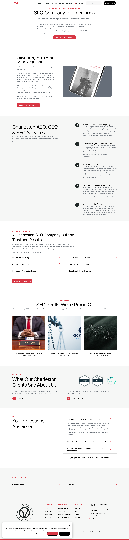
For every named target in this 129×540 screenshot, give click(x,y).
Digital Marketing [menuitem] (63, 508)
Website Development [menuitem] (64, 514)
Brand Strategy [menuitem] (63, 511)
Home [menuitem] (39, 3)
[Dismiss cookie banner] (69, 525)
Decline (64, 533)
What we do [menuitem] (48, 517)
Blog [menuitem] (76, 511)
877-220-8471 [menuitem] (79, 3)
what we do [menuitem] (53, 3)
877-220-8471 (94, 518)
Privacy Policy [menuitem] (81, 532)
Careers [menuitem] (77, 514)
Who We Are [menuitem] (48, 511)
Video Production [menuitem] (63, 517)
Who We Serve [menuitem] (49, 514)
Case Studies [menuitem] (78, 508)
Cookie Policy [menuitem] (92, 532)
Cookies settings (40, 533)
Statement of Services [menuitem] (105, 532)
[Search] (99, 3)
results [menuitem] (61, 3)
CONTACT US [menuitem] (78, 517)
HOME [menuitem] (46, 508)
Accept (52, 533)
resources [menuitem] (69, 3)
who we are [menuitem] (45, 3)
